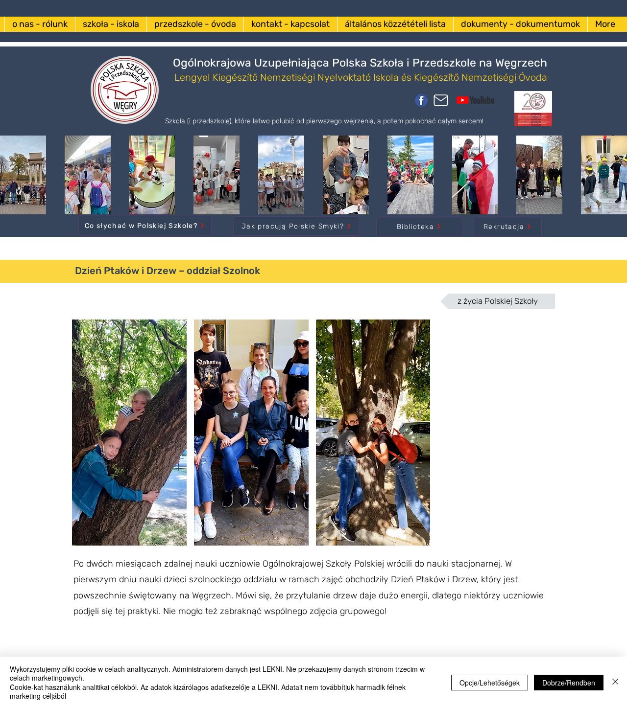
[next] (534, 438)
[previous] (90, 438)
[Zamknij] (615, 682)
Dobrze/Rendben (568, 682)
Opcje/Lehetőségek (489, 682)
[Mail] (441, 100)
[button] (129, 433)
